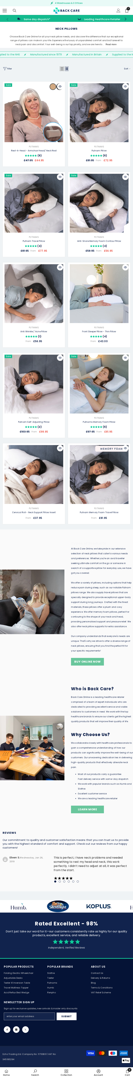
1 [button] (55, 881)
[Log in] (118, 10)
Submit (66, 1016)
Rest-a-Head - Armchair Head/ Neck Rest (34, 150)
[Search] (14, 11)
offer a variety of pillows (88, 582)
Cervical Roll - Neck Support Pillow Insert (34, 512)
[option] (66, 3)
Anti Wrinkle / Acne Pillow (33, 331)
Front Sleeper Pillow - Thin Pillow (99, 331)
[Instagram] (16, 1029)
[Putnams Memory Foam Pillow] (99, 384)
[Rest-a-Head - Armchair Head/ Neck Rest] (34, 112)
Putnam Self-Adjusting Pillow (34, 421)
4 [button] (69, 881)
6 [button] (78, 881)
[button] (62, 68)
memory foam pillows (105, 611)
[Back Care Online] (50, 906)
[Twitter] (25, 1029)
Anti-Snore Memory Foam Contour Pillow (99, 241)
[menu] (5, 11)
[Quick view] (60, 86)
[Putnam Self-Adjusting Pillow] (34, 384)
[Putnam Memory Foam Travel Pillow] (99, 474)
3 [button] (64, 881)
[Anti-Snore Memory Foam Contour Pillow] (99, 203)
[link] (34, 19)
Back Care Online (83, 548)
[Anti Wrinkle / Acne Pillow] (34, 293)
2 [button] (60, 881)
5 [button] (73, 881)
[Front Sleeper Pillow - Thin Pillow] (99, 293)
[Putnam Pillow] (99, 112)
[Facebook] (7, 1029)
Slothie (81, 788)
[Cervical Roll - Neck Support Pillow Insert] (34, 474)
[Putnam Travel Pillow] (34, 203)
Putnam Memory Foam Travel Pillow (99, 512)
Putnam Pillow (99, 150)
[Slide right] (125, 19)
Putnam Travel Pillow (34, 241)
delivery (87, 779)
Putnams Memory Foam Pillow (99, 421)
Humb (123, 783)
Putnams (34, 146)
